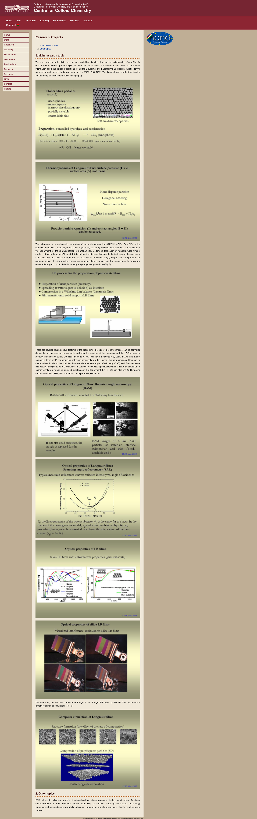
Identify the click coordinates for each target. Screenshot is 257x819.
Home (9, 20)
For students (10, 54)
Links (6, 79)
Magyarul (11, 25)
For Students (59, 20)
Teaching (44, 20)
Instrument (9, 59)
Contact (8, 84)
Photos (7, 89)
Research (30, 20)
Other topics (45, 49)
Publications (10, 64)
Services (87, 20)
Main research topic (49, 45)
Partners (74, 20)
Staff (19, 20)
